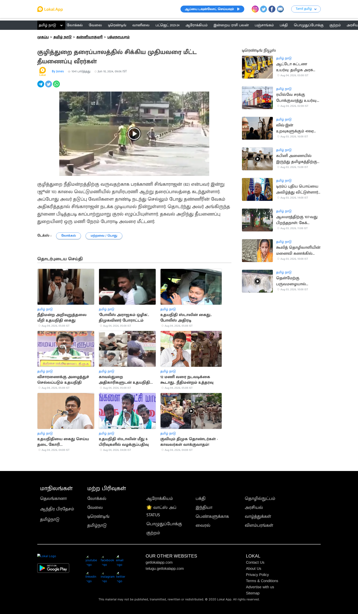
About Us (253, 568)
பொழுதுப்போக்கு (164, 524)
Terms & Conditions (262, 581)
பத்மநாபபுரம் (118, 37)
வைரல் (203, 525)
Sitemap (253, 593)
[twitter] (49, 86)
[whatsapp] (57, 86)
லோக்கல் (96, 498)
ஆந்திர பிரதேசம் (57, 509)
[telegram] (41, 86)
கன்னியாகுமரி (89, 37)
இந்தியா (204, 507)
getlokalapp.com (159, 562)
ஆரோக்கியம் (159, 498)
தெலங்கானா (53, 498)
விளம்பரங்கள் (259, 525)
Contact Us (255, 562)
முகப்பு (43, 37)
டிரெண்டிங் (98, 516)
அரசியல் (254, 507)
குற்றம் (153, 533)
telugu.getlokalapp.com (165, 568)
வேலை (95, 507)
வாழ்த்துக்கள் (258, 516)
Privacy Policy (257, 575)
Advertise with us (260, 587)
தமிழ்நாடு (49, 519)
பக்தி (200, 498)
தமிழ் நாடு (47, 25)
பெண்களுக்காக (212, 516)
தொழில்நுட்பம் (260, 498)
